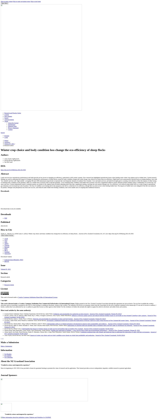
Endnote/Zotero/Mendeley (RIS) (13, 260)
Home (6, 140)
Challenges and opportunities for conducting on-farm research (71, 314)
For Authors (7, 355)
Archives (7, 142)
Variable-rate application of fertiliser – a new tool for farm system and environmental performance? (79, 330)
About (6, 121)
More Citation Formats (7, 235)
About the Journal (13, 123)
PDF (5, 218)
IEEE (6, 248)
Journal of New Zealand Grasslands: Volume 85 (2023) (106, 314)
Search (6, 118)
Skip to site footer (36, 1)
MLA (6, 250)
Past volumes (8, 116)
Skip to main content (7, 1)
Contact (10, 129)
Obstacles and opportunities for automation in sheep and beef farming (53, 319)
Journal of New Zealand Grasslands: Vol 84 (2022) (98, 329)
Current (6, 114)
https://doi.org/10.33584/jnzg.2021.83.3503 (13, 170)
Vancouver (7, 253)
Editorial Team (12, 126)
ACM (6, 239)
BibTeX (6, 261)
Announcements (9, 119)
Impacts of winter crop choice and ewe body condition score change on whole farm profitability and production (62, 335)
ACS (5, 240)
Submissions (11, 124)
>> (3, 338)
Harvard (6, 247)
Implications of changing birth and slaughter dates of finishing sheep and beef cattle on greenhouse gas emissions (100, 325)
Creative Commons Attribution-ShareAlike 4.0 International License (37, 297)
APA (5, 242)
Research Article (9, 285)
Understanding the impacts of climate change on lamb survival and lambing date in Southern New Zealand (52, 329)
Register (6, 136)
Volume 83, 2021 (9, 144)
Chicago (6, 245)
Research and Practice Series (12, 113)
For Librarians (8, 357)
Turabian (7, 252)
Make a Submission (6, 346)
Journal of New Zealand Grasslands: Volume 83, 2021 (124, 330)
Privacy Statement (13, 128)
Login (6, 137)
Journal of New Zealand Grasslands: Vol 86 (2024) (110, 335)
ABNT (6, 243)
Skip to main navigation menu (21, 1)
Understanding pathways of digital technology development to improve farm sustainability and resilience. (76, 324)
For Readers (7, 354)
